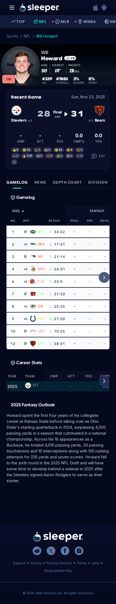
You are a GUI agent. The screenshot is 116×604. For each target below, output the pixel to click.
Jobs (95, 563)
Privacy (36, 563)
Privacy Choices (59, 563)
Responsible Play (58, 571)
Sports (12, 36)
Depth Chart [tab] (67, 182)
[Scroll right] (104, 277)
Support (19, 563)
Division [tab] (98, 182)
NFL (27, 36)
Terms (82, 563)
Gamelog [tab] (17, 182)
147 (101, 156)
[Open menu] (12, 7)
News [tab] (40, 182)
